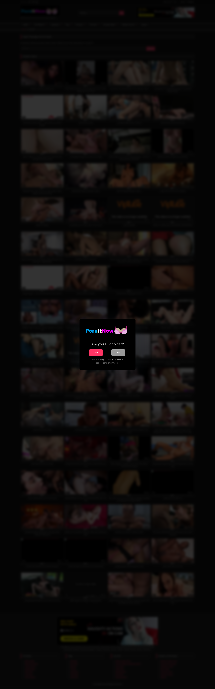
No (118, 352)
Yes (96, 352)
